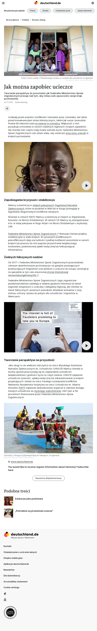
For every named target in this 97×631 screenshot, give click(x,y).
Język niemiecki (85, 11)
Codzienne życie (63, 11)
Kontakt (7, 546)
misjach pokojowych (43, 205)
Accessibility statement (16, 581)
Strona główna (12, 20)
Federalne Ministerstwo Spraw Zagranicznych (32, 233)
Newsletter (9, 570)
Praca (32, 11)
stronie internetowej (57, 272)
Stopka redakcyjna (13, 558)
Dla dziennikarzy (12, 575)
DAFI (22, 387)
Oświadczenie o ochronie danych (20, 552)
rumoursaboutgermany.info (22, 275)
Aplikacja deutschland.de (16, 564)
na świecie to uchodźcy (47, 123)
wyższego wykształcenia (47, 391)
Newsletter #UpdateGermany (48, 478)
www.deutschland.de (22, 461)
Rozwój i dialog (38, 20)
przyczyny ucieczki (76, 133)
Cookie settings (11, 587)
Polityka (25, 20)
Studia (45, 11)
